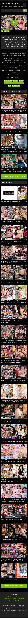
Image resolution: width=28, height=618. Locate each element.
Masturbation (21, 83)
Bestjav (16, 600)
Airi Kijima (17, 75)
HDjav (11, 596)
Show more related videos (14, 586)
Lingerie (6, 83)
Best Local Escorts (18, 596)
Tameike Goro (17, 77)
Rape (10, 85)
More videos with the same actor (14, 176)
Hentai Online (7, 598)
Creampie (16, 80)
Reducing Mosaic (9, 80)
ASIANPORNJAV (10, 3)
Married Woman (13, 83)
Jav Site (6, 596)
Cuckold (21, 80)
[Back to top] (23, 613)
